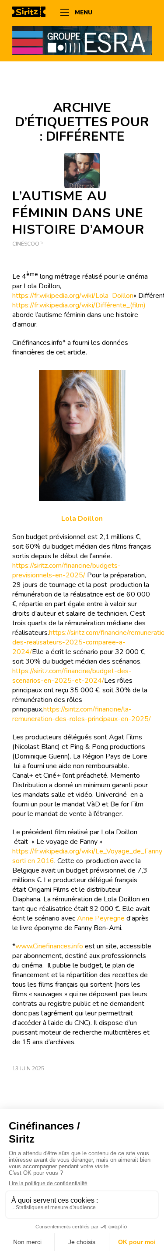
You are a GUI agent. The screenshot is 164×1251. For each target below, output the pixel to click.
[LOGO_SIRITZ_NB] (32, 13)
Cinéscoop (27, 243)
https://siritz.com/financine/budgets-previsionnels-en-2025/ (66, 570)
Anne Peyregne (101, 918)
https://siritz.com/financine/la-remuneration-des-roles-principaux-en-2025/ (81, 714)
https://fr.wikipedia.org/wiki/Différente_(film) (79, 305)
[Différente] (82, 170)
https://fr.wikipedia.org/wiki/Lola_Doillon (72, 295)
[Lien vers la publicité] (82, 40)
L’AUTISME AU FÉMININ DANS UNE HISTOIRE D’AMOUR (78, 213)
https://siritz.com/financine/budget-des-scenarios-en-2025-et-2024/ (72, 675)
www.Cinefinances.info (49, 946)
